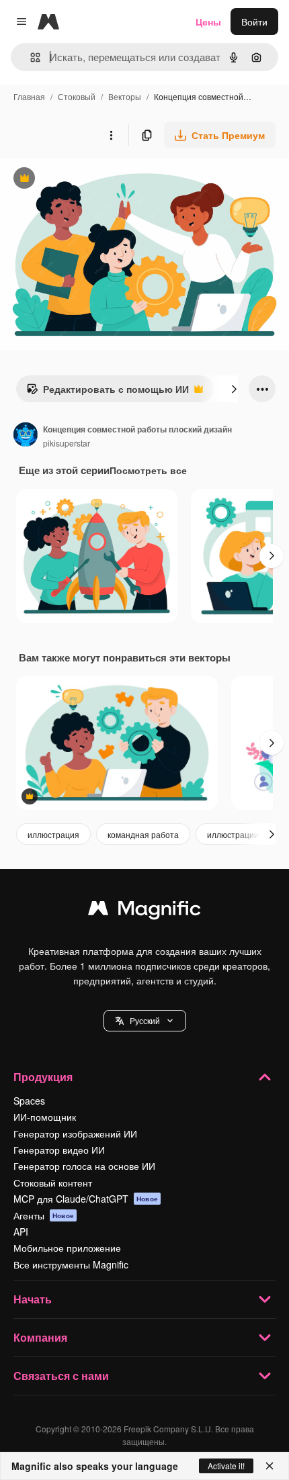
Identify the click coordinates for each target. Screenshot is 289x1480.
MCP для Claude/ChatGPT (85, 1198)
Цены (208, 21)
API (20, 1231)
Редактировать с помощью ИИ (107, 392)
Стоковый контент (52, 1182)
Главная (29, 96)
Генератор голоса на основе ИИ (84, 1165)
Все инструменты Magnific (70, 1264)
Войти (254, 21)
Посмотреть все (148, 470)
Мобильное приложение (67, 1247)
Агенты (43, 1215)
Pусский (145, 1020)
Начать (32, 1299)
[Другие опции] (110, 135)
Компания (40, 1337)
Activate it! (226, 1465)
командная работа (143, 834)
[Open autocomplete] (29, 57)
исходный (90, 180)
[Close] (269, 1466)
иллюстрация (53, 834)
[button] (145, 1020)
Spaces (29, 1100)
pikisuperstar (66, 443)
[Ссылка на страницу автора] (25, 435)
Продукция (43, 1076)
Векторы (124, 96)
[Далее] (234, 388)
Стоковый (76, 96)
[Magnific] (144, 911)
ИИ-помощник (44, 1116)
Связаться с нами (61, 1375)
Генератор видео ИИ (59, 1149)
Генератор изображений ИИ (75, 1133)
